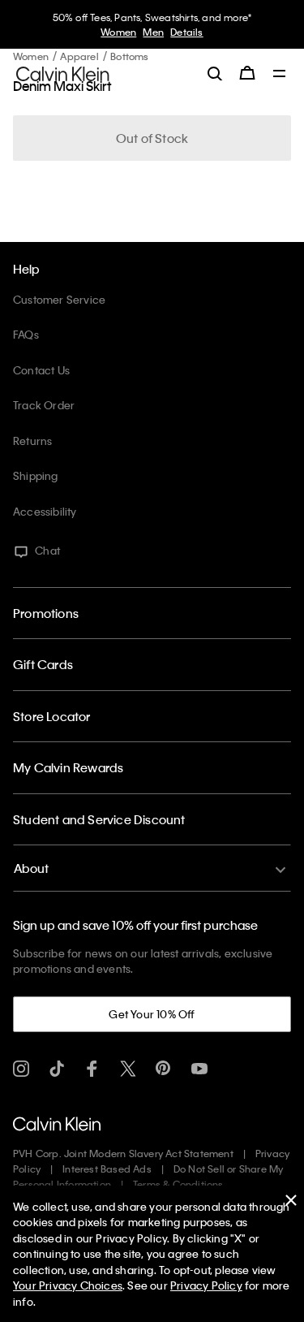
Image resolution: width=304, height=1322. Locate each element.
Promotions (46, 613)
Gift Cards (43, 664)
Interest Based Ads (107, 1168)
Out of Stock (152, 138)
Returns (32, 440)
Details (186, 31)
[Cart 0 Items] (247, 73)
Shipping (35, 475)
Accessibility (45, 511)
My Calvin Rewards (68, 767)
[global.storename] (62, 72)
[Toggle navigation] (280, 75)
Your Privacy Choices (67, 1285)
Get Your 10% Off (152, 1014)
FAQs (26, 334)
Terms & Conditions (178, 1183)
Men (153, 31)
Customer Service (59, 299)
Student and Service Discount (99, 819)
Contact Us (41, 370)
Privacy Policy (206, 1285)
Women (118, 31)
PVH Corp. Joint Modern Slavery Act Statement (123, 1153)
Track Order (44, 405)
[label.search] (215, 73)
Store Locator (52, 716)
